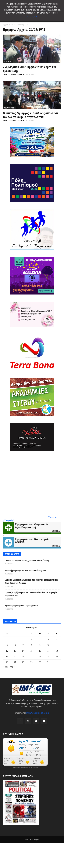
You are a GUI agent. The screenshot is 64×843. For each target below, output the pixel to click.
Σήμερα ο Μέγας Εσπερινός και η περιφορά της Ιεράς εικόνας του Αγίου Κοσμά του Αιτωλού (31, 581)
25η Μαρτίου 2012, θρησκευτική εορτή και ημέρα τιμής (29, 69)
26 (7, 662)
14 (23, 651)
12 (7, 651)
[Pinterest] (28, 721)
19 (7, 656)
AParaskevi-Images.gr (13, 74)
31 (48, 662)
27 (15, 662)
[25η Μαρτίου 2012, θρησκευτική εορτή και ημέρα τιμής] (32, 49)
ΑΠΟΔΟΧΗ (32, 16)
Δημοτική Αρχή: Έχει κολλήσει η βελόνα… (22, 605)
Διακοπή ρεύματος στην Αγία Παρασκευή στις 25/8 (25, 570)
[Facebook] (20, 721)
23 (40, 656)
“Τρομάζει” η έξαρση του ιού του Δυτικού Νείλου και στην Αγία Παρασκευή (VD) (31, 594)
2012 (13, 25)
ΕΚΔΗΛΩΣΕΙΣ (8, 61)
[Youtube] (44, 721)
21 (23, 656)
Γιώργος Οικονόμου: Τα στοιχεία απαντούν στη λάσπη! (27, 560)
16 (40, 651)
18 (57, 651)
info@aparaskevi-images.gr (37, 713)
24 (48, 656)
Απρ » (12, 667)
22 (31, 656)
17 (48, 651)
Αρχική (5, 25)
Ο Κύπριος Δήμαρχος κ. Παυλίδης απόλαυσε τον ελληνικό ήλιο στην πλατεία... (30, 115)
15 (31, 651)
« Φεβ (5, 667)
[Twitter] (36, 721)
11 (57, 645)
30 (40, 662)
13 (15, 651)
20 (15, 656)
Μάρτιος (20, 25)
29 (31, 662)
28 (23, 662)
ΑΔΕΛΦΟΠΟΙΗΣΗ (9, 108)
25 (57, 656)
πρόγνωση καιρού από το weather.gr (25, 767)
